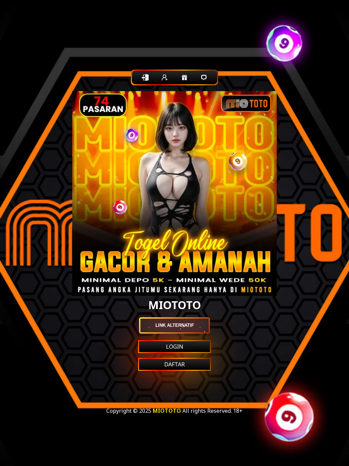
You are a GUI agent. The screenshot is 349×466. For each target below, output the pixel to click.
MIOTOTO (167, 410)
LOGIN (174, 346)
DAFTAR (174, 364)
